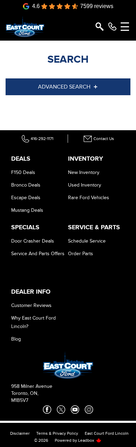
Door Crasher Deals (32, 241)
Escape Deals (25, 198)
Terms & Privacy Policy (57, 433)
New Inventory (83, 172)
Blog (16, 339)
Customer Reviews (31, 305)
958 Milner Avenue (31, 386)
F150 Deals (23, 172)
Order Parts (80, 254)
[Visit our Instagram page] (89, 409)
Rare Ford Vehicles (88, 198)
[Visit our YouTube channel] (75, 409)
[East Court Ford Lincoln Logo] (25, 26)
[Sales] (112, 27)
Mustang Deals (27, 210)
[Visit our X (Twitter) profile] (61, 409)
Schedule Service (87, 241)
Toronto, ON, (24, 393)
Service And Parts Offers (38, 254)
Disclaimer (20, 433)
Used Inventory (84, 185)
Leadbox (86, 440)
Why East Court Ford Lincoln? (33, 322)
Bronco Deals (25, 185)
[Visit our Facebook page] (47, 409)
